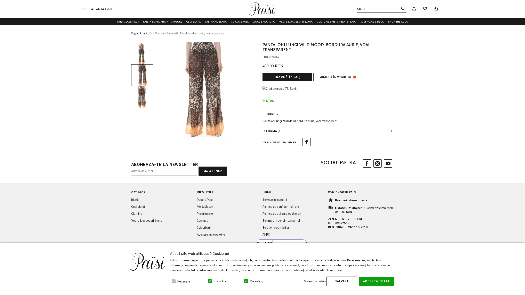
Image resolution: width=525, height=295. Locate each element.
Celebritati (204, 227)
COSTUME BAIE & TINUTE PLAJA (336, 21)
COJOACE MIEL (240, 21)
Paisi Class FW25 (128, 21)
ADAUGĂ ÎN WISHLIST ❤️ (338, 77)
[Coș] (437, 8)
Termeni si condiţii (274, 199)
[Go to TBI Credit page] (279, 88)
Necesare (183, 281)
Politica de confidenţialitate (280, 206)
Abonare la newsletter (211, 234)
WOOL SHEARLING (264, 21)
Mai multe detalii (315, 281)
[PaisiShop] (262, 9)
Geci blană (138, 206)
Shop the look (398, 21)
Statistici (219, 281)
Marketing (256, 281)
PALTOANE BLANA (216, 21)
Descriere (271, 114)
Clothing (136, 213)
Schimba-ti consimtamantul (281, 220)
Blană (135, 199)
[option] (203, 90)
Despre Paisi (205, 199)
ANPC (266, 234)
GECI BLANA (193, 21)
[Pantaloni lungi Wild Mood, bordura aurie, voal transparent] (142, 53)
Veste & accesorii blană (146, 220)
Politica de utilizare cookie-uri (281, 213)
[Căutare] (402, 8)
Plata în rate (205, 213)
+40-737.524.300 (100, 9)
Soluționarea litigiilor (275, 227)
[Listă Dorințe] (425, 8)
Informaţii (272, 131)
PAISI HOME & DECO (372, 21)
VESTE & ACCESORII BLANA (296, 21)
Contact (202, 220)
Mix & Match (205, 206)
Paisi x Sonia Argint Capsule (162, 21)
